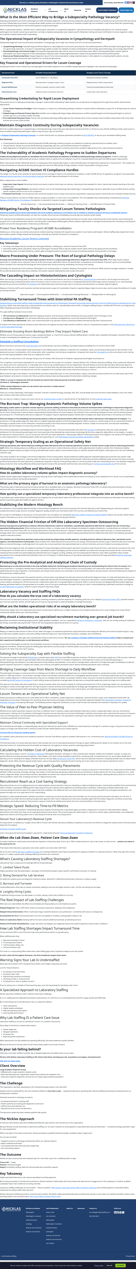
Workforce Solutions (34, 10)
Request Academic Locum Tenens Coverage (24, 238)
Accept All (120, 1265)
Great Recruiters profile (52, 399)
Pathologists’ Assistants (54, 1224)
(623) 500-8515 (89, 135)
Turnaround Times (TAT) (111, 599)
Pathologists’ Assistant (113, 700)
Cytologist (91, 430)
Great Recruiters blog (103, 399)
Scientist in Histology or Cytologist (89, 620)
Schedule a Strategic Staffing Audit (13, 829)
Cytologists (33, 284)
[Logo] (15, 10)
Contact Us (88, 10)
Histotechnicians (90, 279)
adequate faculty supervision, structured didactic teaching (22, 176)
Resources (77, 10)
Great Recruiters (32, 346)
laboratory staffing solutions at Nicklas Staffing (89, 515)
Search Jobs (50, 1212)
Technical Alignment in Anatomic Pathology (76, 833)
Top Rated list (102, 352)
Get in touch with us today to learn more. (45, 1196)
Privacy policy (99, 1265)
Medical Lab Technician (33, 1228)
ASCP (57, 657)
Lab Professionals (53, 10)
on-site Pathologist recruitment (12, 587)
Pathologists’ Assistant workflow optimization (76, 437)
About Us (66, 10)
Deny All (109, 1265)
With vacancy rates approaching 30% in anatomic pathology (74, 1188)
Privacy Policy (130, 1256)
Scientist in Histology (36, 754)
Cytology (29, 1224)
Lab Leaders (50, 1243)
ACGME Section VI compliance (20, 680)
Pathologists (32, 657)
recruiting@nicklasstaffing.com (99, 1212)
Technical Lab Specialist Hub (104, 464)
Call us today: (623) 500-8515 (114, 3)
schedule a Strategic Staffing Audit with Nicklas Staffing (93, 638)
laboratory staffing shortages (29, 852)
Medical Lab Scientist (33, 1232)
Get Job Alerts (50, 1216)
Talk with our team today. (10, 1061)
